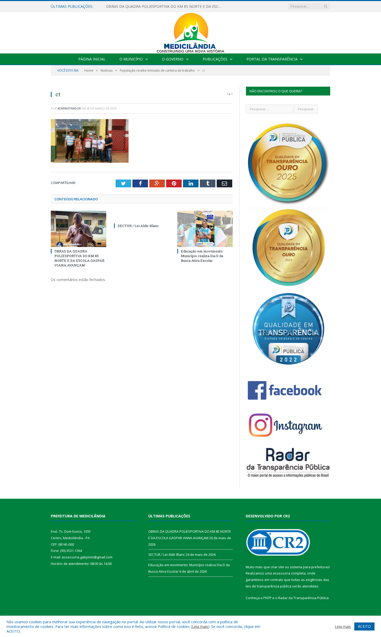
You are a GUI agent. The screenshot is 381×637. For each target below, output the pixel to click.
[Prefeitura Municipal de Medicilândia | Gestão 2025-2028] (190, 31)
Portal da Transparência (272, 59)
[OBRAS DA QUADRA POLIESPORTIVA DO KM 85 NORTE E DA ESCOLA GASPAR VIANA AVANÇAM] (78, 229)
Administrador (69, 108)
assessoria (281, 573)
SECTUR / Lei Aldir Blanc (138, 225)
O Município (131, 59)
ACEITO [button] (364, 626)
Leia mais (200, 626)
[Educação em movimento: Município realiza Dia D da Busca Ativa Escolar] (205, 229)
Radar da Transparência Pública (303, 597)
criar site (277, 567)
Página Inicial (91, 59)
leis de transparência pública (268, 586)
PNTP (267, 597)
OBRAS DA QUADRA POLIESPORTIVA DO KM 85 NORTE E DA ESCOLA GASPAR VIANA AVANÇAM (165, 6)
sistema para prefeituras (309, 567)
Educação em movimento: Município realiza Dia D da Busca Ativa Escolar (202, 256)
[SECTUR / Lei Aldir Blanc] (142, 216)
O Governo (173, 59)
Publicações (215, 59)
